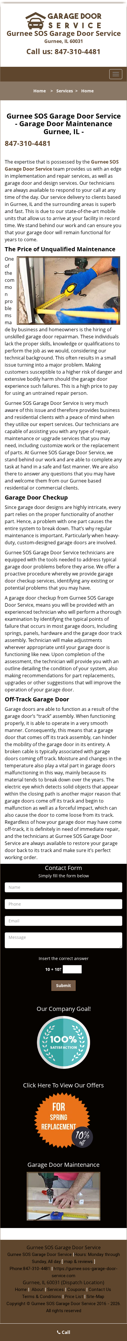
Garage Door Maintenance (63, 1164)
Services (64, 91)
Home (39, 91)
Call (65, 1332)
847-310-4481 (78, 51)
